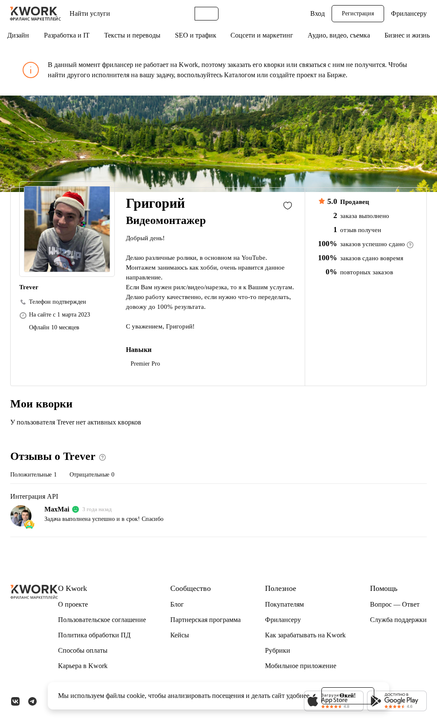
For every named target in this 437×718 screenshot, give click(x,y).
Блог (177, 604)
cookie (136, 695)
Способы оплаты (83, 650)
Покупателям (284, 604)
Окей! (348, 695)
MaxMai (56, 509)
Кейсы (179, 635)
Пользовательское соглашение (102, 619)
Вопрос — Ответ (395, 604)
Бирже (336, 74)
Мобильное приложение (300, 665)
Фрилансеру (409, 13)
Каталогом (239, 74)
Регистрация (358, 13)
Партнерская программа (205, 619)
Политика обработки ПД (94, 635)
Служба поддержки (398, 619)
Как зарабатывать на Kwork (305, 635)
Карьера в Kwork (83, 665)
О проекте (73, 604)
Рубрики (277, 650)
